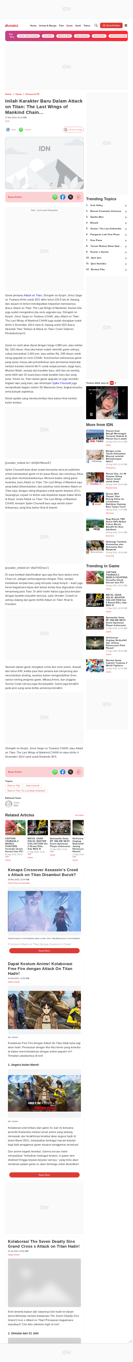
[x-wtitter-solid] (70, 198)
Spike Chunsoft (41, 388)
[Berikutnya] (84, 850)
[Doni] (8, 819)
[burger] (126, 25)
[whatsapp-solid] (55, 198)
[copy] (78, 198)
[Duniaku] (11, 25)
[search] (96, 25)
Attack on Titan (34, 296)
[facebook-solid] (62, 198)
